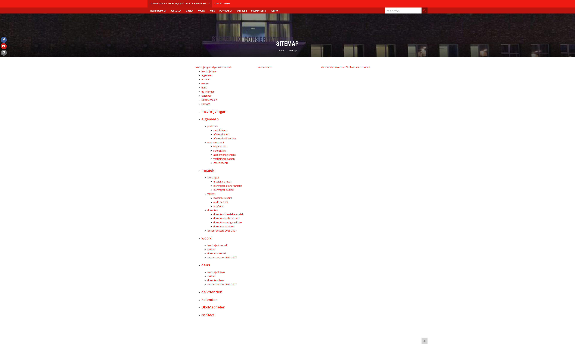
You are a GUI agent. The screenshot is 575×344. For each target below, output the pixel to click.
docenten (212, 210)
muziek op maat (222, 181)
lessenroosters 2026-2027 (222, 230)
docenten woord (216, 253)
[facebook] (4, 40)
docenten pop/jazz (223, 226)
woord (201, 10)
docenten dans (215, 280)
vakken (211, 194)
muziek (189, 10)
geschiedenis (220, 163)
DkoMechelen (258, 10)
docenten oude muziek (226, 218)
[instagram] (4, 53)
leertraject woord (217, 245)
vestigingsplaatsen (224, 158)
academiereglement (224, 154)
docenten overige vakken (227, 222)
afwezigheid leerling (224, 138)
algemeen (176, 10)
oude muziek (220, 202)
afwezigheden (221, 134)
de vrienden (225, 10)
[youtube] (4, 46)
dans (212, 10)
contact (275, 10)
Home (282, 50)
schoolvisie (219, 150)
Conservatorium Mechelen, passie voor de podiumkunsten (180, 3)
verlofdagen (220, 130)
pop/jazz (218, 206)
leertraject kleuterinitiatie (227, 185)
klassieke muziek (222, 198)
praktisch (212, 126)
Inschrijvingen (158, 10)
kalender (242, 10)
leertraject (213, 177)
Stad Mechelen (222, 3)
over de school (215, 142)
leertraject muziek (223, 189)
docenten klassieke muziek (228, 214)
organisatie (219, 146)
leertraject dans (216, 272)
